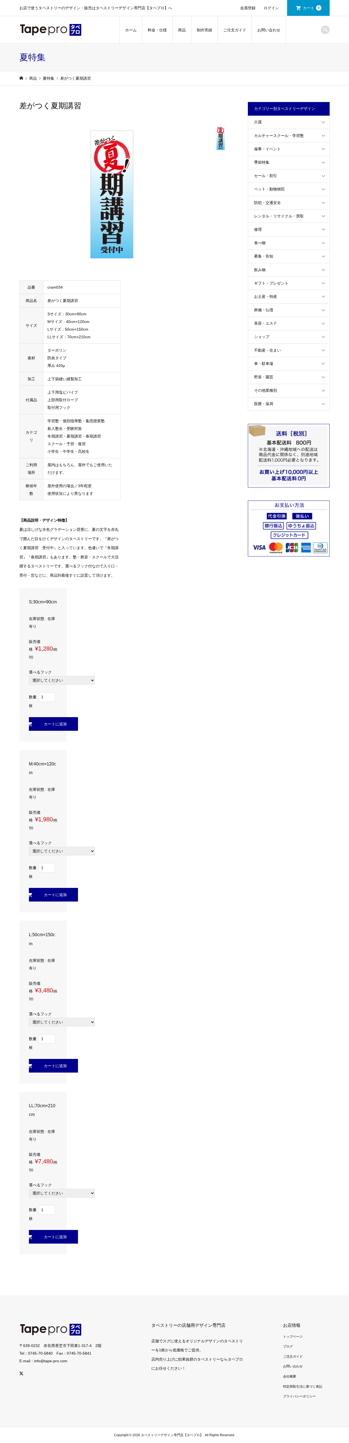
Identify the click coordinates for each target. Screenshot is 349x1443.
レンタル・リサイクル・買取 (279, 216)
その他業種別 (265, 390)
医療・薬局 (263, 404)
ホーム (131, 30)
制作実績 (204, 30)
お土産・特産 (265, 296)
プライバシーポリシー (299, 1396)
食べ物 (260, 243)
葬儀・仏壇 (263, 310)
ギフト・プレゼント (271, 283)
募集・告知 (263, 256)
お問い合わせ (268, 30)
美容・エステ (265, 323)
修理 (258, 229)
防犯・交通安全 (267, 202)
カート (311, 8)
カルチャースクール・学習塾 (279, 135)
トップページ (293, 1337)
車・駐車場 (263, 363)
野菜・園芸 (263, 377)
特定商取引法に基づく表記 (302, 1386)
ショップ (261, 336)
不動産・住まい (267, 350)
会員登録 (247, 8)
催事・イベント (267, 149)
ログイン (271, 8)
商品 (182, 30)
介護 (258, 122)
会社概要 (289, 1376)
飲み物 (260, 270)
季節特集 (261, 162)
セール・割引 (265, 175)
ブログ (288, 1346)
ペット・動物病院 (269, 189)
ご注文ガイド (234, 30)
